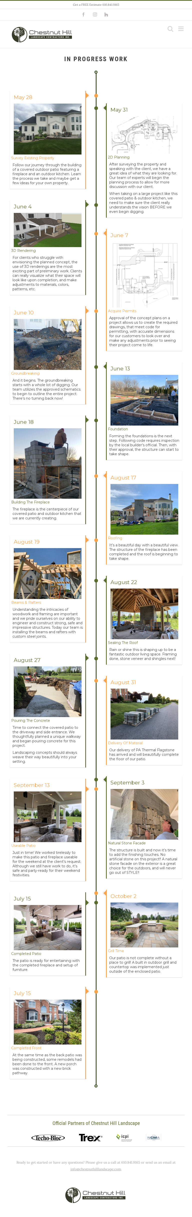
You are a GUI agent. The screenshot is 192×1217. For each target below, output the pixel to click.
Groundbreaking (25, 373)
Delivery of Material (125, 743)
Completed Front (26, 1048)
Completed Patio (26, 953)
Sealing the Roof (123, 642)
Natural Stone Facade (127, 843)
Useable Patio (23, 845)
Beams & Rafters (26, 602)
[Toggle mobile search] (170, 28)
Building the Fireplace (30, 502)
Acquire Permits (122, 311)
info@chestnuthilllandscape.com (95, 1169)
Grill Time (116, 951)
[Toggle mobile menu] (181, 28)
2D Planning (119, 157)
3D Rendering (23, 250)
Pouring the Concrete (30, 720)
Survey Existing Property (32, 158)
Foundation (118, 429)
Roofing (115, 538)
